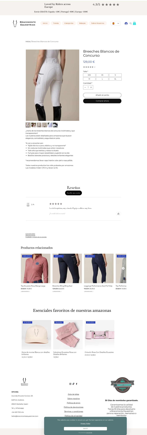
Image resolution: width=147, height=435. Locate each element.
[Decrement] (85, 87)
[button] (134, 23)
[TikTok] (73, 384)
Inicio (28, 42)
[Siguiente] (123, 268)
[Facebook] (76, 384)
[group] (74, 342)
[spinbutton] (88, 87)
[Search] (130, 23)
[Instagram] (70, 384)
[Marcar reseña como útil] (118, 213)
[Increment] (91, 87)
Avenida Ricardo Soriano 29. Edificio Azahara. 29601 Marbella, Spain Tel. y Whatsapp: (22, 400)
